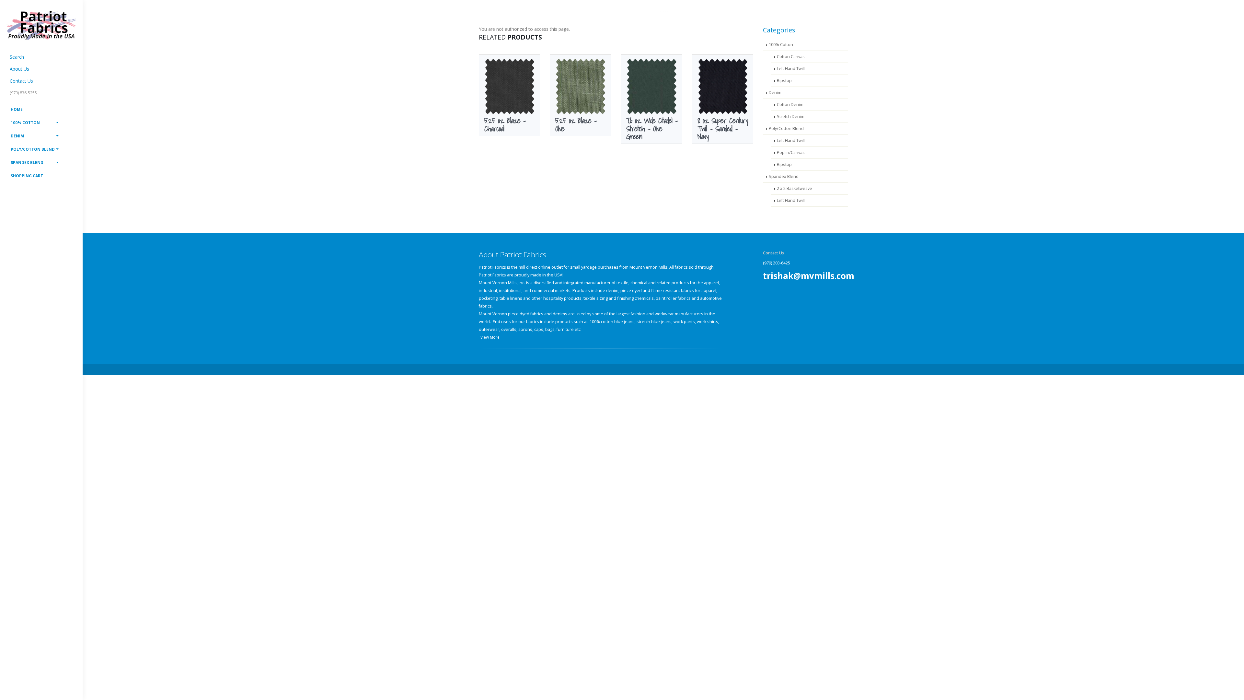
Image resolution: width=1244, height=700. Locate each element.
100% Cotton (25, 122)
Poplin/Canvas (791, 152)
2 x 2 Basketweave (794, 188)
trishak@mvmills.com (808, 276)
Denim (17, 136)
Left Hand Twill (791, 68)
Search (17, 57)
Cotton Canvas (791, 56)
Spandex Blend (27, 162)
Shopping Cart (27, 176)
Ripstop (784, 80)
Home (17, 109)
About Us (19, 69)
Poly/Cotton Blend (33, 149)
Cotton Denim (790, 104)
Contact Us (21, 81)
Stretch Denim (790, 116)
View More (490, 337)
